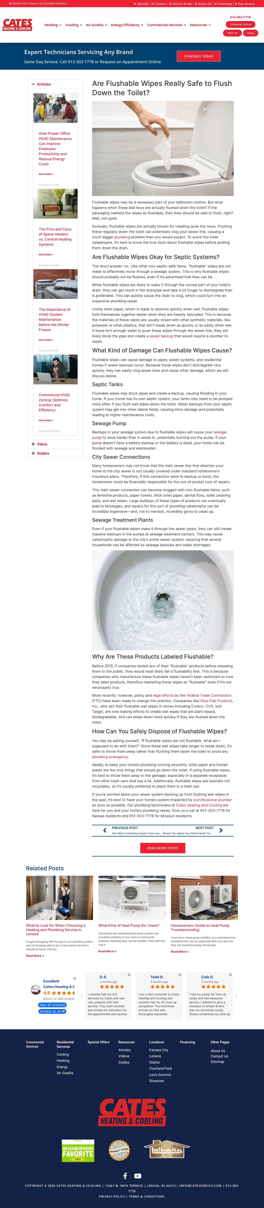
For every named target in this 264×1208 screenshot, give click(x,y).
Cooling (63, 1054)
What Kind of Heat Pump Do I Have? (128, 925)
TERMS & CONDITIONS (147, 1196)
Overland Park (160, 1068)
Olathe (154, 1062)
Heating (63, 1060)
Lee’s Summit (160, 1075)
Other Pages (220, 1042)
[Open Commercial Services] (185, 25)
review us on (51, 1011)
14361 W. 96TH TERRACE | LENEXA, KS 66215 (140, 1186)
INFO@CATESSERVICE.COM (200, 1186)
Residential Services (65, 1044)
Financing (187, 1042)
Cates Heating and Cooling (199, 805)
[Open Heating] (60, 25)
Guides (43, 453)
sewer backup (161, 336)
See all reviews (52, 1005)
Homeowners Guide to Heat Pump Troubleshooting (200, 927)
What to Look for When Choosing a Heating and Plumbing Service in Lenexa (55, 929)
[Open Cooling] (81, 25)
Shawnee (156, 1081)
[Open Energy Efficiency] (142, 25)
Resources (126, 1042)
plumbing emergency (110, 757)
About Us (218, 1051)
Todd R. (157, 977)
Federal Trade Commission (208, 695)
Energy (62, 1067)
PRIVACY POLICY (112, 1196)
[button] (55, 84)
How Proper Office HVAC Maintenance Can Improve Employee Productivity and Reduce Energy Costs (55, 148)
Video (42, 444)
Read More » (46, 174)
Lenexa (155, 1056)
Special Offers (99, 1042)
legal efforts (163, 695)
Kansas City (158, 1050)
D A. (103, 977)
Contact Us (219, 1056)
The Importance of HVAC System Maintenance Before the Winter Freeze (54, 319)
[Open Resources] (209, 25)
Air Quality (65, 1073)
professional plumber (214, 800)
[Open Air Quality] (106, 25)
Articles (44, 84)
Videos (123, 1056)
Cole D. (207, 977)
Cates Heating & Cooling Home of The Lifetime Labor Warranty (59, 987)
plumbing (122, 237)
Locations (156, 1042)
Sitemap (217, 1061)
